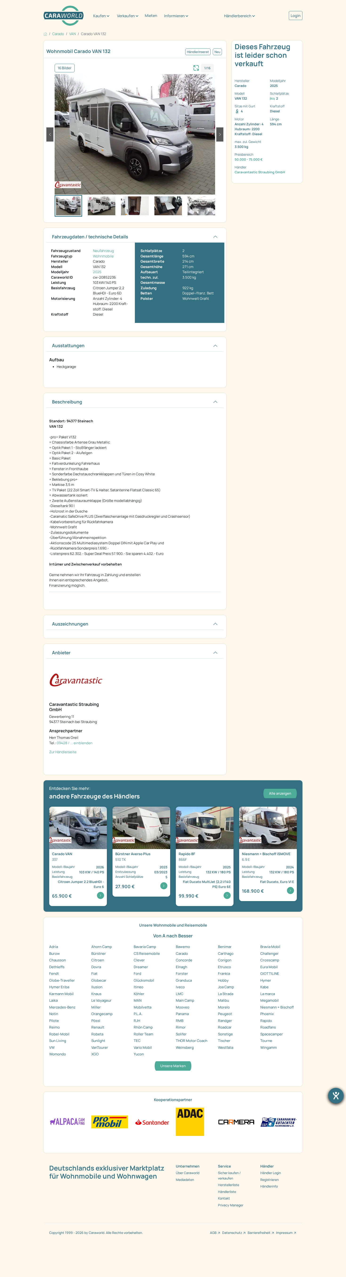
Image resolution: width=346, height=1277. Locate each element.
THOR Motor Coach (191, 1040)
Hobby (223, 980)
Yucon (139, 1054)
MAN (137, 1000)
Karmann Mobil (61, 993)
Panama (182, 1013)
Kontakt (224, 1198)
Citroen (97, 960)
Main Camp (185, 1000)
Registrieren (269, 1179)
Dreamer (141, 966)
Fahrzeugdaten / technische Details (90, 237)
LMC (179, 993)
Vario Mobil (143, 1047)
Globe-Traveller (62, 980)
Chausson (57, 960)
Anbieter (61, 653)
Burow (54, 953)
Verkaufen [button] (126, 15)
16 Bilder (65, 67)
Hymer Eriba (59, 986)
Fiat (94, 973)
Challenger (269, 953)
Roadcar (225, 1027)
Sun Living (57, 1040)
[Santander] (152, 1121)
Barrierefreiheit (259, 1232)
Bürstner (98, 953)
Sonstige (225, 1034)
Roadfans (268, 1027)
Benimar (225, 946)
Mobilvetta (142, 1007)
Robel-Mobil (59, 1034)
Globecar (98, 980)
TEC (137, 1040)
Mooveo (182, 1007)
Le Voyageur (101, 1000)
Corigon (224, 960)
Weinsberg (185, 1047)
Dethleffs (56, 966)
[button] (49, 134)
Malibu (223, 1000)
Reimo (54, 1027)
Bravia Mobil (270, 946)
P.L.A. (138, 1013)
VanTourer (99, 1047)
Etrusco (224, 966)
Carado (182, 953)
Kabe (264, 986)
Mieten (151, 15)
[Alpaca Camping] (67, 1121)
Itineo (138, 986)
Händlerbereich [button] (237, 15)
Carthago (225, 953)
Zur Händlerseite (62, 751)
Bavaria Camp (145, 946)
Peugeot (225, 1013)
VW (52, 1047)
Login (296, 15)
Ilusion (96, 986)
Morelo (224, 1007)
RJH (137, 1020)
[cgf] (278, 1121)
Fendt (54, 973)
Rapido (266, 1020)
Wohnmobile (103, 256)
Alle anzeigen (280, 793)
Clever (139, 960)
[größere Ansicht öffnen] (196, 67)
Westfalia (225, 1047)
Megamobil (269, 1000)
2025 (97, 271)
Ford (137, 973)
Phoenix (267, 1013)
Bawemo (183, 946)
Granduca (184, 980)
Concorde (184, 960)
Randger (225, 1020)
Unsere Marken (173, 1065)
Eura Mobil (269, 966)
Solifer (181, 1034)
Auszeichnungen (70, 624)
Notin (53, 1013)
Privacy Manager (230, 1205)
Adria (53, 946)
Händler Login (270, 1173)
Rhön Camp (143, 1027)
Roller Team (143, 1034)
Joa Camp (226, 986)
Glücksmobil (144, 980)
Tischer (224, 1040)
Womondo (57, 1054)
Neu (217, 52)
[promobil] (109, 1121)
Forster (182, 973)
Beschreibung (67, 402)
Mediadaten (185, 1179)
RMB (179, 1020)
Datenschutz (232, 1232)
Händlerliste (227, 1191)
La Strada (225, 993)
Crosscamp (269, 960)
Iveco (180, 986)
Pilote (54, 1020)
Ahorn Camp (101, 946)
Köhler (139, 993)
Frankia (224, 973)
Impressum (284, 1232)
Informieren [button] (174, 15)
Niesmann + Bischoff (277, 1007)
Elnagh (181, 966)
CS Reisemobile (147, 953)
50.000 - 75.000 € (249, 159)
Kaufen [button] (99, 15)
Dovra (96, 966)
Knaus (96, 993)
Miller (96, 1007)
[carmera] (236, 1121)
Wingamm (268, 1047)
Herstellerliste (228, 1185)
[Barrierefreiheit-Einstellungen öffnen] (336, 1095)
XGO (95, 1054)
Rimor (181, 1027)
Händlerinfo (269, 1186)
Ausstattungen (68, 345)
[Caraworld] (64, 15)
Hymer (265, 980)
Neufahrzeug (103, 250)
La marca (267, 993)
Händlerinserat (198, 52)
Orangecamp (102, 1013)
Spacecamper (271, 1034)
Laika (53, 1000)
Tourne (266, 1040)
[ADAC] (190, 1121)
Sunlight (98, 1040)
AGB (213, 1232)
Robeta (97, 1034)
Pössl (95, 1020)
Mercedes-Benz (62, 1007)
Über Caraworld (187, 1173)
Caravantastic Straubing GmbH (260, 172)
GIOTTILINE (269, 973)
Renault (97, 1027)
